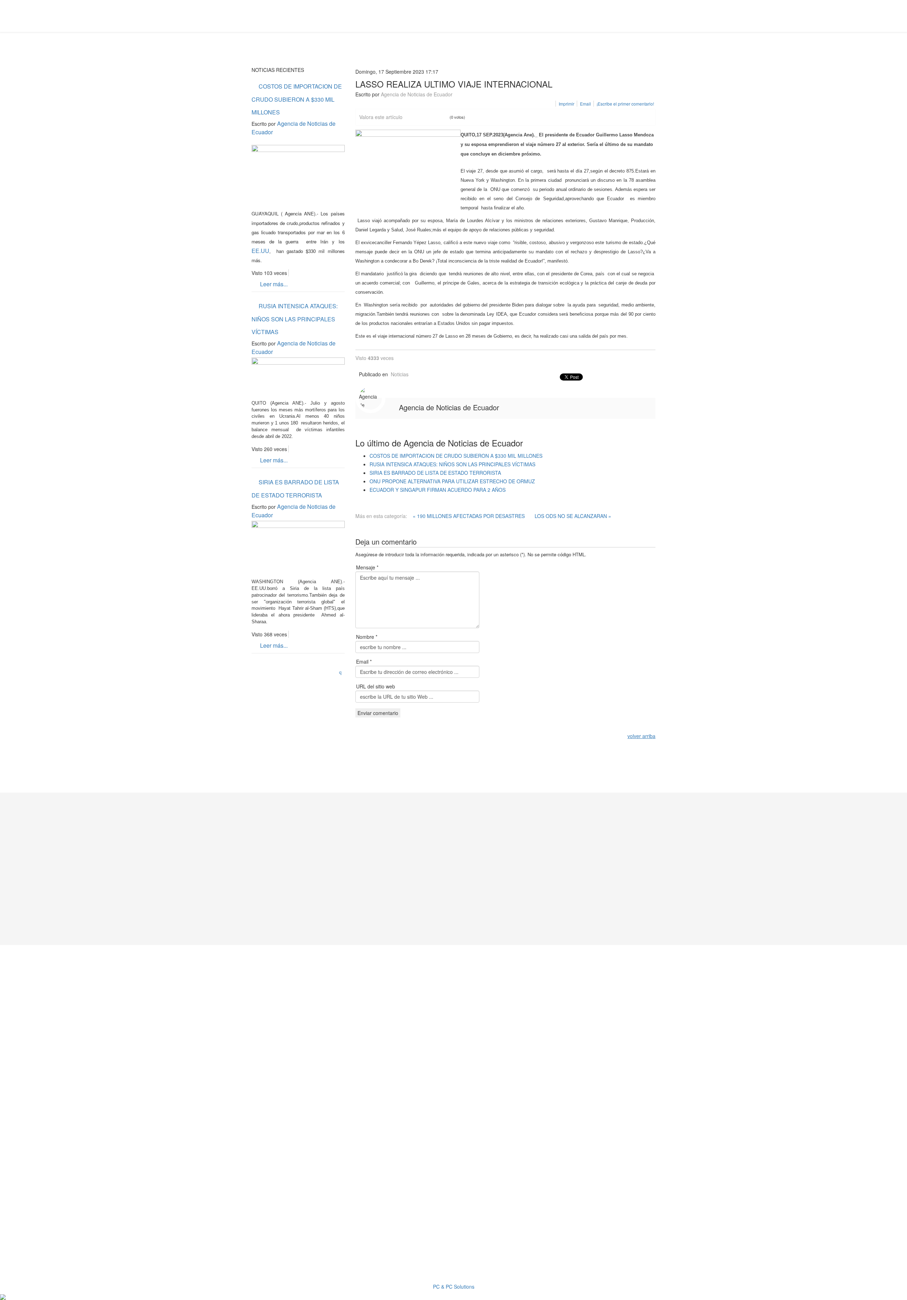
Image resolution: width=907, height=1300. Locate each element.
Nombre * (366, 636)
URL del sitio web (375, 686)
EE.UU (260, 251)
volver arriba (641, 735)
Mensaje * (367, 567)
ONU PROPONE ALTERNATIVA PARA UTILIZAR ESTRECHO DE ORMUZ (452, 481)
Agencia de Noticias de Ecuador (416, 94)
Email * (364, 661)
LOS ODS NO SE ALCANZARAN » (573, 515)
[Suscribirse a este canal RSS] (342, 670)
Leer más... (273, 284)
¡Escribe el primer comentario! (625, 104)
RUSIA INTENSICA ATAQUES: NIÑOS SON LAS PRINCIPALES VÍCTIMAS (295, 319)
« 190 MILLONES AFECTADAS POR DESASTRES (469, 515)
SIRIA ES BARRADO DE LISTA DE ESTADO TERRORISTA (295, 488)
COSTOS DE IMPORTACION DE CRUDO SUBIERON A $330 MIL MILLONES (297, 99)
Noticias (400, 374)
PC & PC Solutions (453, 1286)
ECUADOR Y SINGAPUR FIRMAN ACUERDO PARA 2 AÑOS (438, 489)
